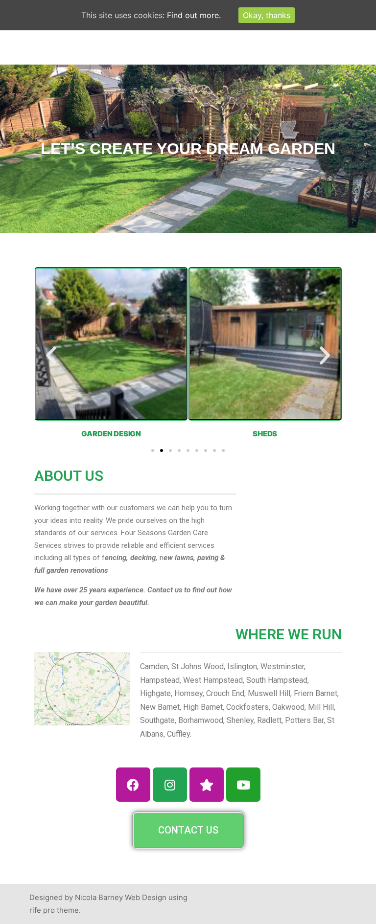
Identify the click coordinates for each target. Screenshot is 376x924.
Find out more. (194, 15)
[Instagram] (170, 784)
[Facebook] (133, 784)
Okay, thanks (266, 15)
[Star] (206, 784)
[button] (51, 355)
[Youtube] (243, 784)
